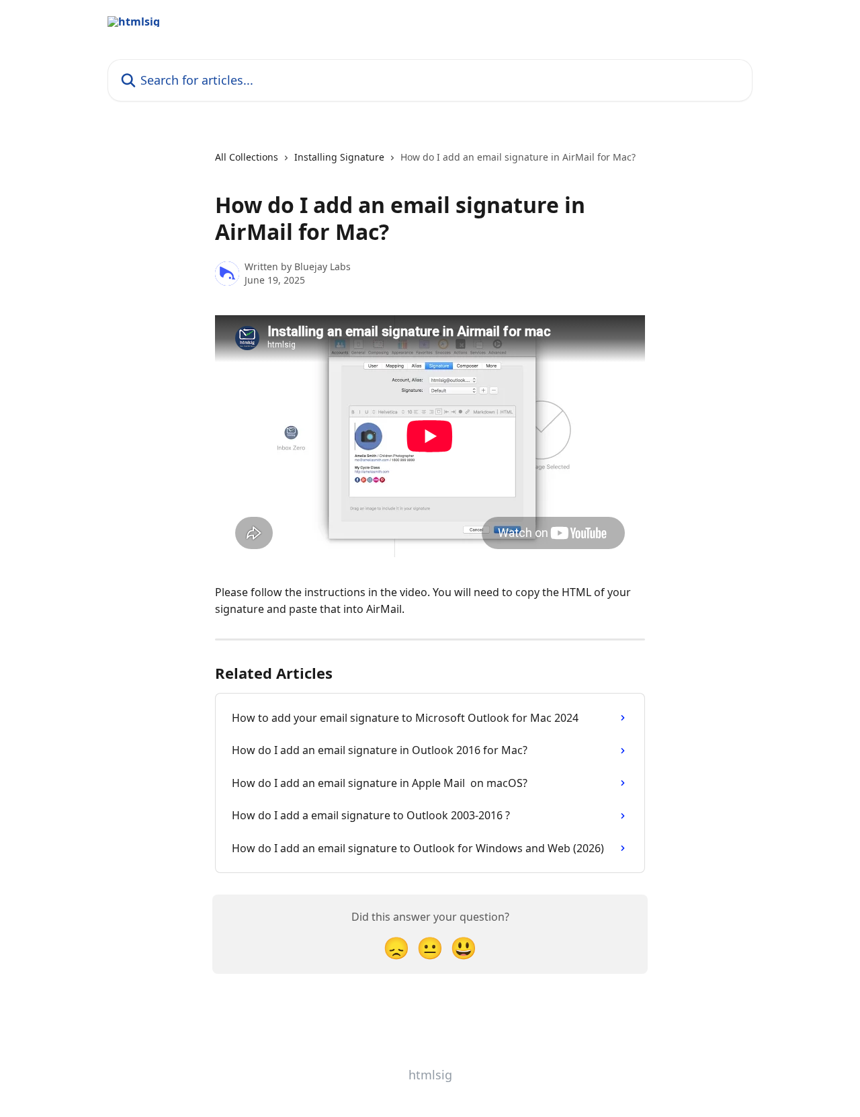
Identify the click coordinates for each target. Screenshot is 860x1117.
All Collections (246, 157)
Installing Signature (339, 157)
